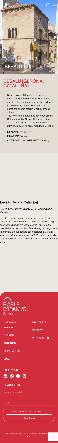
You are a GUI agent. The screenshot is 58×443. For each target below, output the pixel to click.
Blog (7, 359)
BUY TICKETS (39, 322)
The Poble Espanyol (10, 325)
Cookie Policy (35, 433)
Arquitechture (27, 57)
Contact (37, 330)
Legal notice (44, 433)
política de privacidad (33, 411)
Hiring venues (12, 351)
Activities (10, 343)
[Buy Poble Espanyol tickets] (48, 5)
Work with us (40, 338)
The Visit (8, 57)
